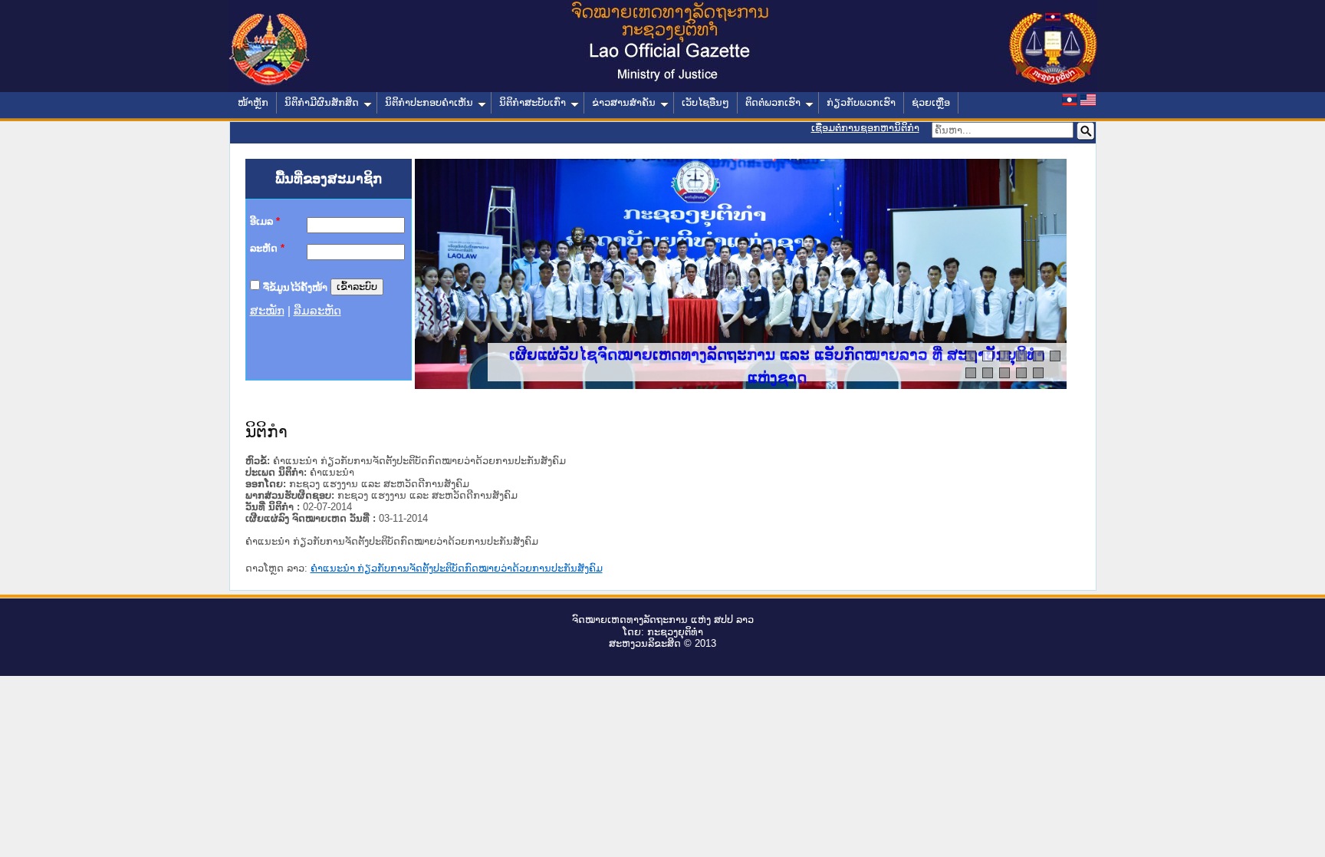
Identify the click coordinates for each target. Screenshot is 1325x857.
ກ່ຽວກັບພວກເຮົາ (861, 102)
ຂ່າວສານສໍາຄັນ (624, 102)
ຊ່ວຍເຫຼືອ (931, 102)
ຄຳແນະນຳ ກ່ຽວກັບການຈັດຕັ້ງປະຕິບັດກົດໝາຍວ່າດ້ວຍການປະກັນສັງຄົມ (457, 568)
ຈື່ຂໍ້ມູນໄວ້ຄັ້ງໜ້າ (295, 286)
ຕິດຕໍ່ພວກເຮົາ (773, 102)
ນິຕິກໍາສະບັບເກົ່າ (532, 102)
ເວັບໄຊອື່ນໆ (705, 102)
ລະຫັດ (267, 248)
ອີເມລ (265, 221)
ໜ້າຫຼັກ (253, 102)
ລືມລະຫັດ (317, 311)
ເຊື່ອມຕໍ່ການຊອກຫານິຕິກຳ (865, 127)
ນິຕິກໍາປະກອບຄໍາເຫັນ (429, 102)
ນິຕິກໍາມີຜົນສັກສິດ (321, 102)
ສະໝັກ (267, 311)
